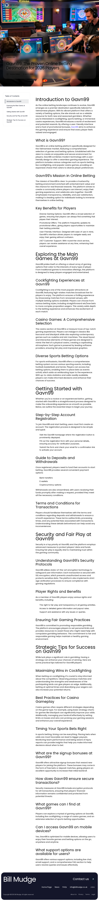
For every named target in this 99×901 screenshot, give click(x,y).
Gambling (11, 57)
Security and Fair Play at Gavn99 (17, 116)
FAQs (64, 887)
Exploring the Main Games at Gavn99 (16, 106)
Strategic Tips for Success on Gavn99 (16, 121)
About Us (74, 894)
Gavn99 (74, 127)
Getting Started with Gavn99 (16, 111)
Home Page (47, 887)
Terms (87, 894)
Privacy (81, 894)
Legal (93, 894)
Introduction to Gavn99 (14, 101)
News (57, 887)
